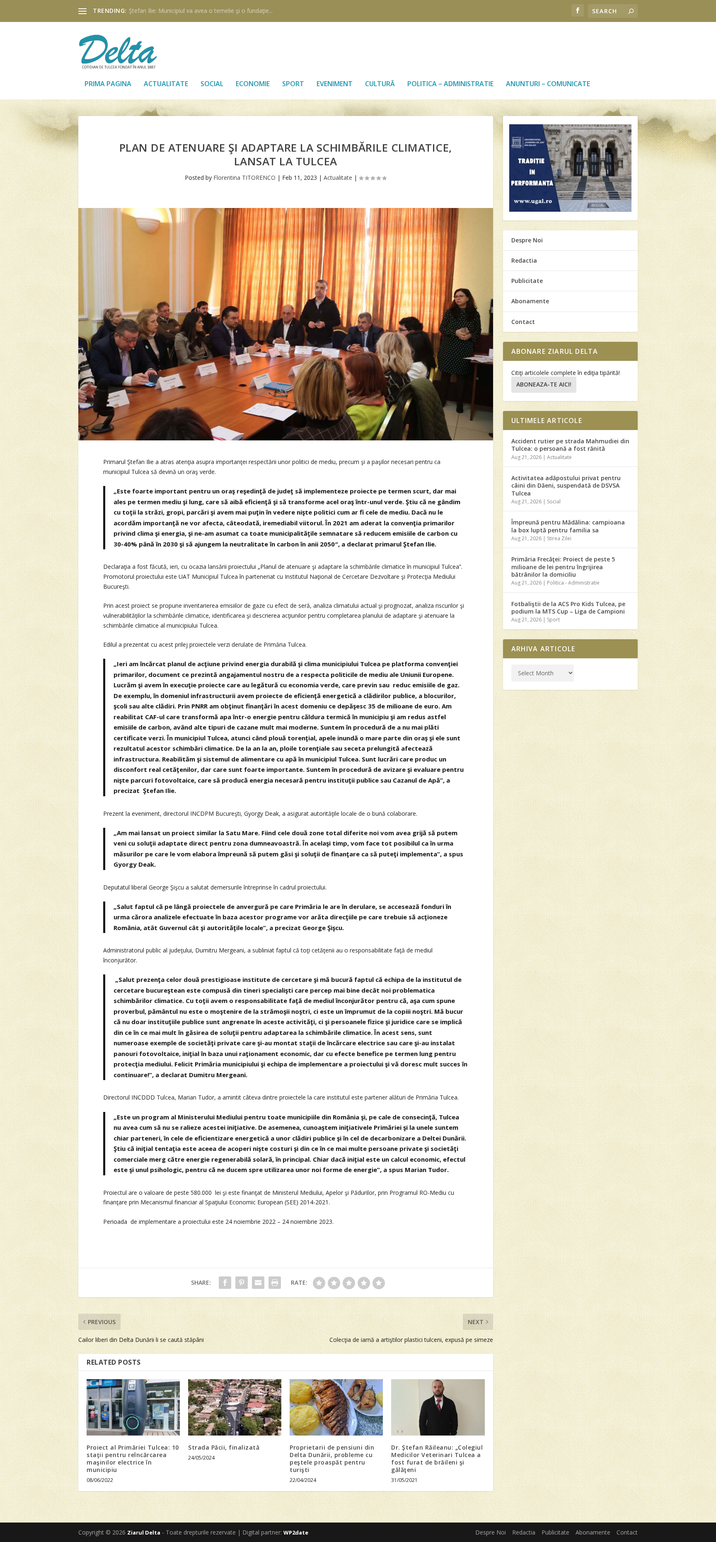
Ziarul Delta (143, 1532)
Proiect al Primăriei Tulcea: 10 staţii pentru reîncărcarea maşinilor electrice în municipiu (133, 1458)
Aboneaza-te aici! (543, 384)
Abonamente (530, 301)
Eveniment (335, 84)
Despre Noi (527, 240)
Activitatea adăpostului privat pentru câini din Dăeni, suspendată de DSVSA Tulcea (566, 485)
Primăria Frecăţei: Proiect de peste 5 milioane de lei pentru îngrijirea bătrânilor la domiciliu (563, 566)
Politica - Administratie (573, 582)
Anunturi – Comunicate (548, 84)
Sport (293, 84)
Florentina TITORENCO (244, 177)
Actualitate (166, 84)
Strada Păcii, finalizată (223, 1447)
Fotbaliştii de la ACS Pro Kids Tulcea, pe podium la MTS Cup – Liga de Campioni (568, 607)
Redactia (524, 260)
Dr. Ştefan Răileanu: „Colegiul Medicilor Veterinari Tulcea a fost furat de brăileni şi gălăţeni (437, 1458)
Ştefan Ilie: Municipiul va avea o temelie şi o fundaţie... (201, 11)
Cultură (380, 84)
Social (212, 84)
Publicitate (527, 281)
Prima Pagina (108, 84)
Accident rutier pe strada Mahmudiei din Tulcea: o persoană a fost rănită (570, 444)
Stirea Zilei (559, 538)
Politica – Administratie (450, 84)
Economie (253, 84)
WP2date (295, 1532)
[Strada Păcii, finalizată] (234, 1407)
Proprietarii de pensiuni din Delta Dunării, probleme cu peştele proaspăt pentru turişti (332, 1458)
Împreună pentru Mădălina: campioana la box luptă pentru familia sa (568, 526)
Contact (523, 322)
